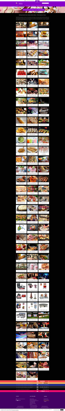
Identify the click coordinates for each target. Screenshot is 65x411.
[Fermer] (64, 409)
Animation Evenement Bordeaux (33, 406)
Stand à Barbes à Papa (32, 402)
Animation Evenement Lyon (20, 406)
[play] (25, 103)
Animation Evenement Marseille (20, 407)
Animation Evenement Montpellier (45, 407)
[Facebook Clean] (16, 400)
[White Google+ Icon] (20, 400)
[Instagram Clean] (17, 400)
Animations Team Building (33, 403)
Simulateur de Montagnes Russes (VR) (34, 400)
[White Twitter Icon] (18, 400)
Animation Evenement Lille (45, 406)
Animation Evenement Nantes (33, 407)
